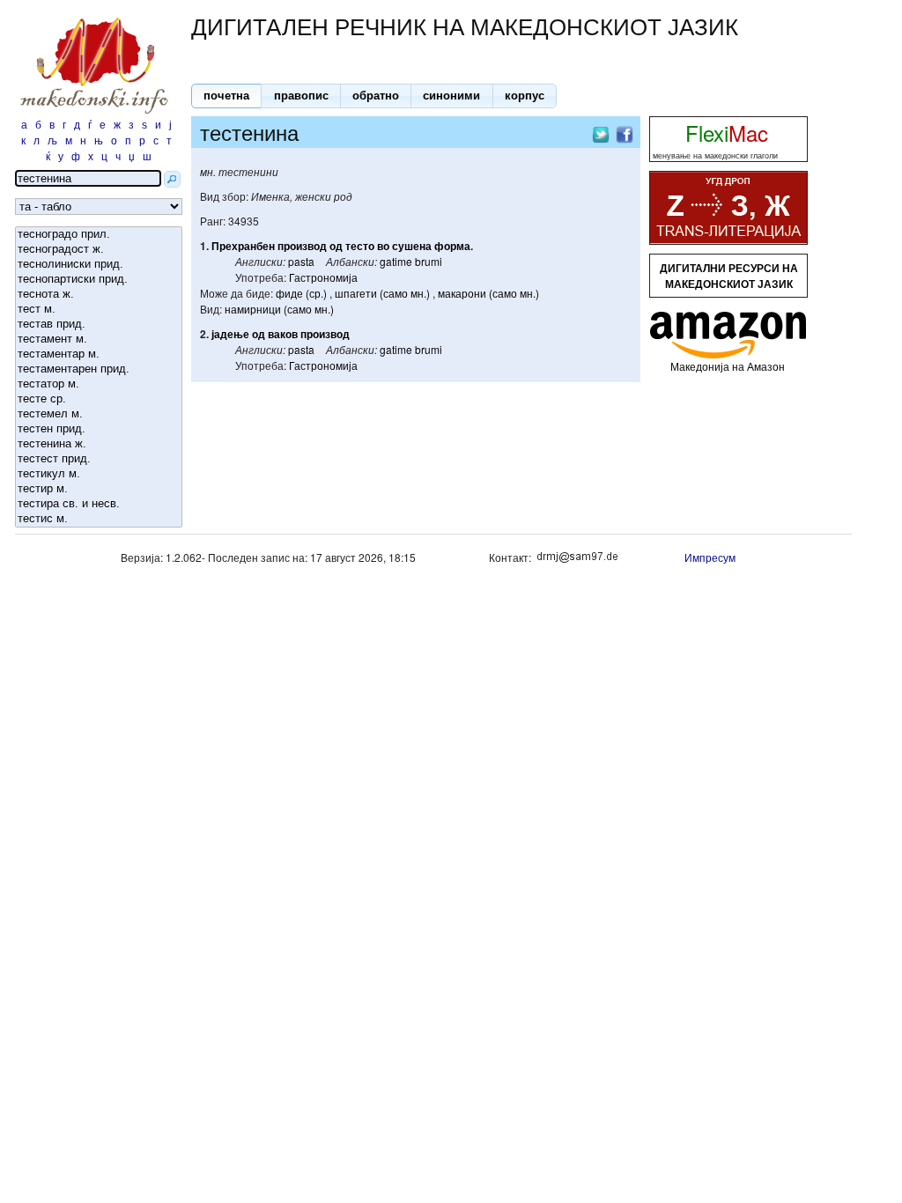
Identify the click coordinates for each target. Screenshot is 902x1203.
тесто (359, 246)
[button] (226, 96)
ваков (283, 334)
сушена (412, 246)
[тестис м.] (98, 519)
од (336, 246)
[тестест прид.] (98, 459)
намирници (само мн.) (279, 308)
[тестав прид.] (98, 324)
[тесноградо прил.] (98, 234)
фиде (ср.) (301, 292)
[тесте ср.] (98, 399)
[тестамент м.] (98, 339)
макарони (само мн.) (488, 292)
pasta (301, 261)
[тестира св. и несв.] (98, 504)
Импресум (710, 557)
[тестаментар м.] (98, 354)
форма (452, 246)
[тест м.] (98, 309)
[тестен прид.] (98, 429)
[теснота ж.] (98, 294)
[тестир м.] (98, 489)
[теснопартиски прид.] (98, 279)
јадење (230, 334)
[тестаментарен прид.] (98, 369)
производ (302, 246)
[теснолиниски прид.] (98, 264)
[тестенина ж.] (98, 444)
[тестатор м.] (98, 384)
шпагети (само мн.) (382, 292)
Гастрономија (323, 276)
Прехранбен (243, 246)
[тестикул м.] (98, 474)
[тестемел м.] (98, 414)
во (383, 246)
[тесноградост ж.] (98, 249)
